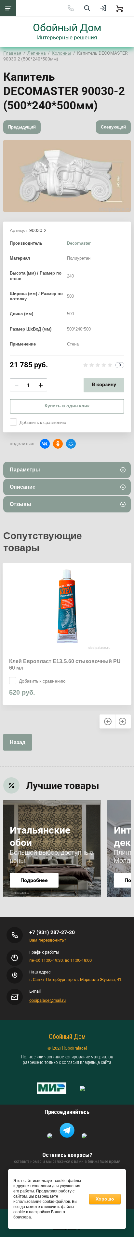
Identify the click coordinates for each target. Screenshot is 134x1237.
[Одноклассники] (58, 444)
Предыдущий (22, 127)
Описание (22, 487)
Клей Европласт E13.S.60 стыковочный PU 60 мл (65, 665)
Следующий (113, 127)
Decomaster (79, 243)
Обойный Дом (67, 27)
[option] (67, 176)
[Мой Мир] (71, 444)
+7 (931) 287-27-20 (52, 932)
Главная (12, 53)
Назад (17, 742)
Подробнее (34, 880)
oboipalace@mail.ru (47, 1000)
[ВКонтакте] (45, 444)
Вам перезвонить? (47, 940)
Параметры (25, 469)
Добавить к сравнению (43, 422)
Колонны (61, 53)
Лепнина (36, 53)
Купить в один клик (67, 405)
